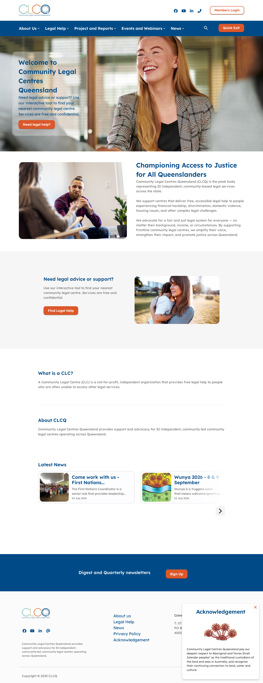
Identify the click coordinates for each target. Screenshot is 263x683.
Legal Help (123, 621)
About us (122, 615)
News (118, 627)
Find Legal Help (61, 311)
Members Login (227, 10)
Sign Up (176, 574)
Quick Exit (231, 28)
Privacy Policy (127, 633)
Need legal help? (36, 124)
